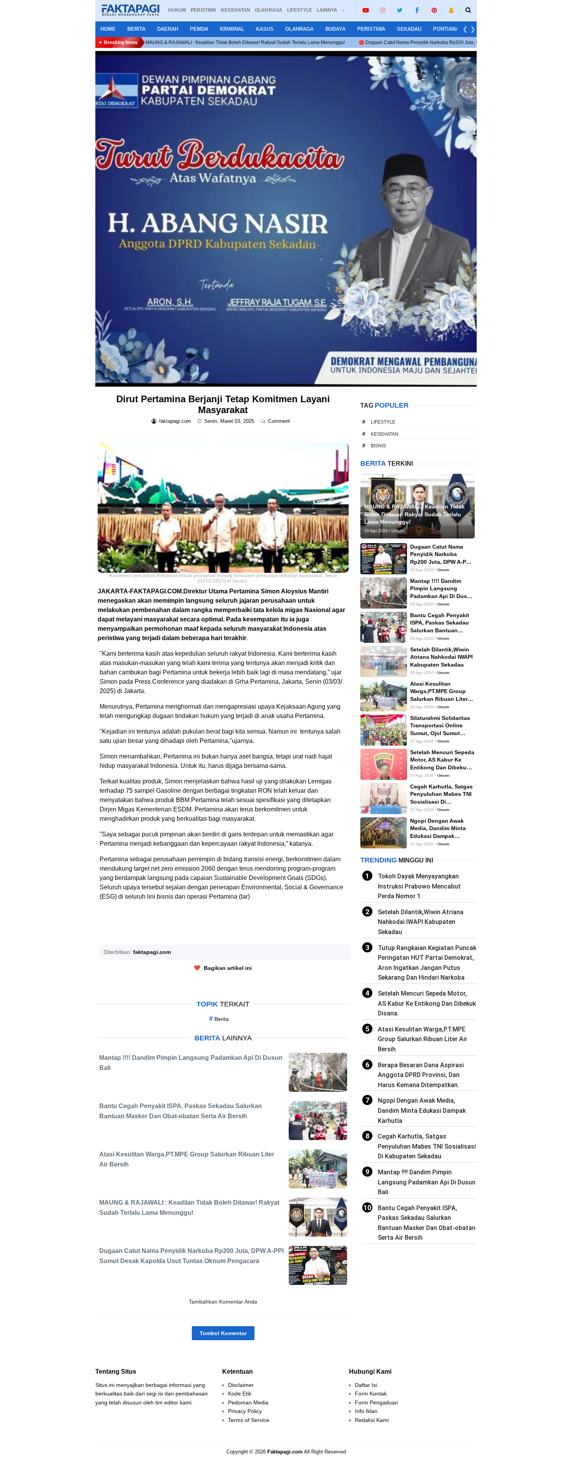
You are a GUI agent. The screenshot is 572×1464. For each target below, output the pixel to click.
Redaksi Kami (372, 1420)
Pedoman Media (248, 1402)
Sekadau (409, 29)
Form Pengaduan (376, 1402)
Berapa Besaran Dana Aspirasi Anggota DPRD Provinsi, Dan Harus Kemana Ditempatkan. (421, 1075)
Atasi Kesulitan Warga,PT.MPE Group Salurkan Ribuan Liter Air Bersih (422, 1039)
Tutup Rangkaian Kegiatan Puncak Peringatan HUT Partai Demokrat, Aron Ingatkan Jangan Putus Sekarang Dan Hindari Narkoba (427, 963)
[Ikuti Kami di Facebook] (417, 10)
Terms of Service (248, 1420)
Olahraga (299, 29)
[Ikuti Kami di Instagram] (382, 10)
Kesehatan (384, 434)
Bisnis (378, 446)
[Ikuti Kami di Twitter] (399, 10)
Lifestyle (383, 422)
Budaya (335, 29)
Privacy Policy (245, 1411)
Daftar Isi (366, 1385)
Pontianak (448, 29)
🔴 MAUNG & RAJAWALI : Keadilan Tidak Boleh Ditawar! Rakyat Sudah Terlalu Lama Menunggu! (154, 42)
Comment (279, 421)
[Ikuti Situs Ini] (451, 10)
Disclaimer (241, 1385)
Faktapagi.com (285, 1452)
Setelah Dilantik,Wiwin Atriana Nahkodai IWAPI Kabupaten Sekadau (420, 922)
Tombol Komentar (223, 1333)
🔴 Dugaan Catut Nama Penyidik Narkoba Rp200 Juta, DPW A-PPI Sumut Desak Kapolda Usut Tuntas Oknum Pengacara (399, 42)
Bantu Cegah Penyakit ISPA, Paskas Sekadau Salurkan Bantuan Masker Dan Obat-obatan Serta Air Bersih (426, 1223)
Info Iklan (366, 1411)
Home (108, 29)
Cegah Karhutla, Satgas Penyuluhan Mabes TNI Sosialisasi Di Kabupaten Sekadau (427, 1146)
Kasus (265, 29)
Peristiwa (371, 29)
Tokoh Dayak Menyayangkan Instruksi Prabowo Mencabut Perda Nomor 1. (419, 886)
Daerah (167, 29)
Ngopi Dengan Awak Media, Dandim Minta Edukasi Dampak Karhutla (422, 1110)
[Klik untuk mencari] (468, 10)
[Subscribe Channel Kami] (365, 10)
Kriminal (232, 29)
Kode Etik (239, 1393)
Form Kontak (371, 1393)
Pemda (199, 29)
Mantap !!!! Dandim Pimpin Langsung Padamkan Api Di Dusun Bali (426, 1182)
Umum (443, 570)
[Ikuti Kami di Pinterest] (434, 10)
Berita (136, 29)
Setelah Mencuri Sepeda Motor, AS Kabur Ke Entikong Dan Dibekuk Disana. (427, 1003)
